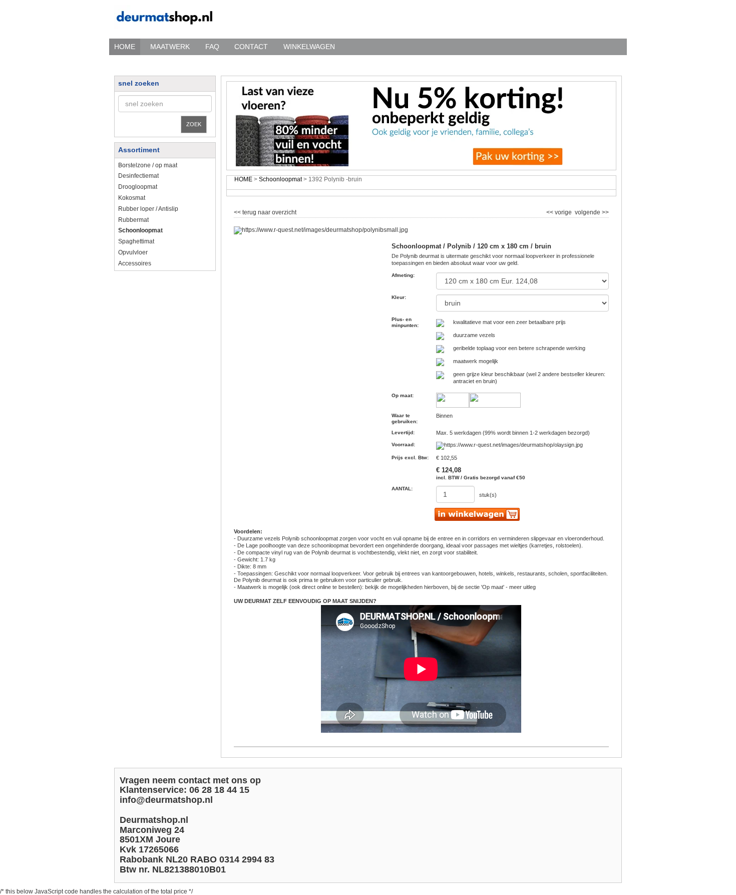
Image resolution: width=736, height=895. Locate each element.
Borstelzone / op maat (147, 165)
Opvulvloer (133, 252)
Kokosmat (131, 197)
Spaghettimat (136, 241)
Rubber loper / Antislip (148, 208)
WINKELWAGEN (309, 47)
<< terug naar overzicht (265, 211)
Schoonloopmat (280, 179)
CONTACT (251, 47)
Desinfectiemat (138, 175)
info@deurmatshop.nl (166, 800)
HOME (124, 47)
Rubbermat (133, 219)
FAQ (212, 47)
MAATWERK (170, 47)
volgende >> (591, 211)
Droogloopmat (137, 186)
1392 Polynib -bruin (335, 179)
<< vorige (559, 211)
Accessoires (134, 263)
